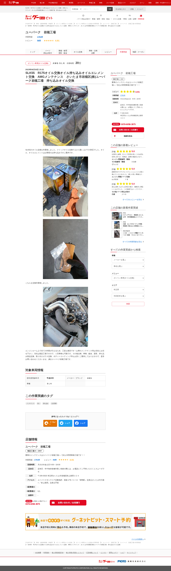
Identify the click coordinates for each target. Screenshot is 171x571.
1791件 (40, 37)
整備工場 (92, 3)
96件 (39, 41)
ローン (142, 3)
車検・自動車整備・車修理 (44, 23)
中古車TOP (28, 23)
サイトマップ (131, 552)
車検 (100, 3)
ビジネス (104, 552)
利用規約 (46, 552)
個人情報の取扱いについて (75, 552)
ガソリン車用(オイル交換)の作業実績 (87, 23)
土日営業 (54, 403)
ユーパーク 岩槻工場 (109, 23)
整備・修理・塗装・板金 (101, 19)
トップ (32, 52)
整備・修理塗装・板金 (63, 52)
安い (38, 403)
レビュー (108, 52)
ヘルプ (122, 552)
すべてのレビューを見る (132, 200)
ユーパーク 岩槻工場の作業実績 (130, 23)
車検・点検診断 (93, 52)
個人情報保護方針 (58, 552)
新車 (63, 3)
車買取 (71, 3)
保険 (149, 3)
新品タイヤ (122, 3)
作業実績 (141, 19)
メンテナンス (30, 403)
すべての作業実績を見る (132, 242)
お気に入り (122, 9)
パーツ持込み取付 (83, 19)
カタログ (133, 3)
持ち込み (45, 403)
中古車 (33, 3)
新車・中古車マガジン (163, 3)
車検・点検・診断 (129, 19)
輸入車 (42, 3)
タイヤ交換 (110, 3)
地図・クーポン (138, 52)
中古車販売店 (53, 3)
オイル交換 (117, 19)
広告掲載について (92, 552)
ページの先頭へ (137, 539)
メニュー (140, 9)
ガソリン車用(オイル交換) (64, 23)
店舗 (132, 9)
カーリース (81, 3)
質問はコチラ (113, 552)
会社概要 (38, 552)
